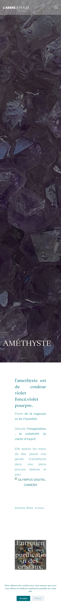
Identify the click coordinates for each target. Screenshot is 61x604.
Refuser (38, 598)
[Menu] (56, 7)
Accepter (23, 598)
